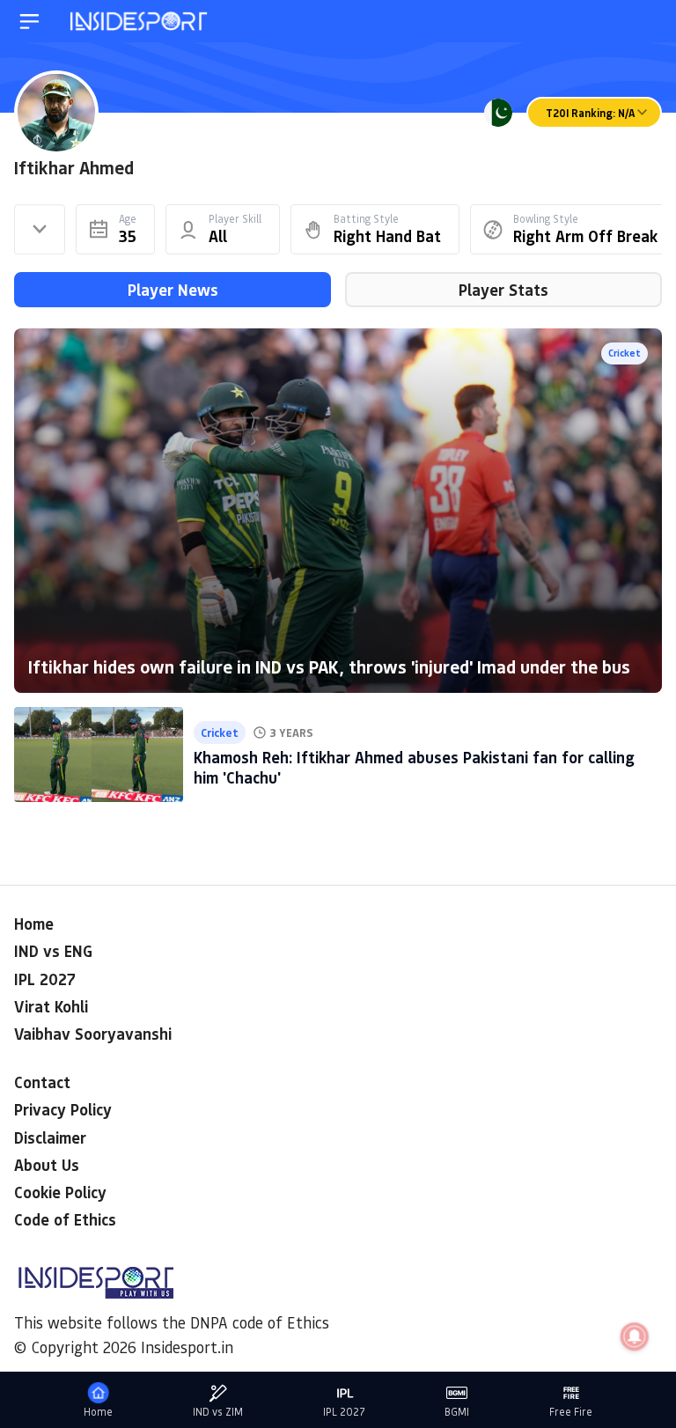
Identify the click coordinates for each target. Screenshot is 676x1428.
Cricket (624, 352)
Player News (173, 289)
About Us (46, 1164)
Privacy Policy (63, 1109)
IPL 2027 (45, 979)
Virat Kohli (51, 1006)
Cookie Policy (60, 1192)
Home (34, 923)
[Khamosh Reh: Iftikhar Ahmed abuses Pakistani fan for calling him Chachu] (98, 754)
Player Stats (503, 289)
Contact (42, 1082)
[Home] (140, 21)
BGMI (457, 1411)
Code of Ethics (65, 1219)
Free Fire (570, 1411)
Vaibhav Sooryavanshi (93, 1033)
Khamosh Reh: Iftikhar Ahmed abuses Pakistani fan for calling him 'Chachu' (414, 767)
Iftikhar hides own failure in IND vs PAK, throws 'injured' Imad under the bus (329, 666)
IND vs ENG (53, 950)
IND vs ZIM (218, 1411)
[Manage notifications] (635, 1336)
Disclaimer (50, 1137)
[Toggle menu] (29, 21)
